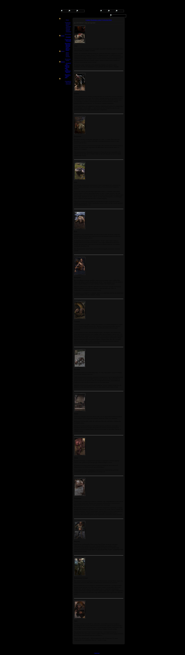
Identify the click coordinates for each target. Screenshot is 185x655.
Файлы (62, 51)
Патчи (67, 55)
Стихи (67, 47)
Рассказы (68, 44)
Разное (67, 50)
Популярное (68, 81)
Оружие (68, 30)
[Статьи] (112, 11)
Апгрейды (68, 26)
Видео (67, 53)
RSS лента (68, 82)
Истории (68, 46)
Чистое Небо (67, 67)
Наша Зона (67, 76)
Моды (67, 20)
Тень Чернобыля (67, 70)
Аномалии (68, 31)
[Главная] (65, 11)
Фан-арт (68, 72)
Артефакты (67, 22)
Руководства (68, 39)
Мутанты (68, 23)
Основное (68, 37)
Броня (67, 25)
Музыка (68, 56)
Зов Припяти (67, 65)
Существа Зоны (107, 20)
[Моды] (120, 11)
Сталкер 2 (68, 63)
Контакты (68, 84)
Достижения (68, 34)
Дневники (68, 40)
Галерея (63, 61)
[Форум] (73, 11)
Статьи (62, 35)
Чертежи (68, 29)
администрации (97, 653)
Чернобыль (67, 43)
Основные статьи (95, 20)
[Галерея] (80, 11)
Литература (68, 59)
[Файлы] (104, 11)
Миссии (68, 27)
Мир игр (68, 48)
